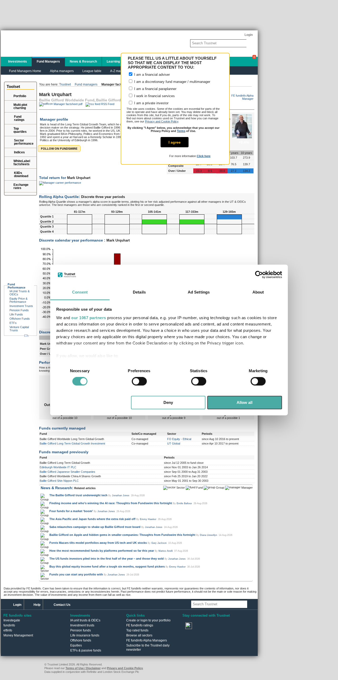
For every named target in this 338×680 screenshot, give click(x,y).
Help (37, 605)
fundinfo (9, 625)
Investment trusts (82, 625)
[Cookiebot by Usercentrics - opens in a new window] (259, 275)
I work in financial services (154, 96)
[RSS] (219, 626)
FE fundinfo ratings (139, 625)
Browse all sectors (139, 635)
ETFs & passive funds (85, 650)
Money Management (18, 635)
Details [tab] (139, 292)
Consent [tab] (80, 292)
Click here (203, 156)
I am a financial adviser (151, 75)
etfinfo (7, 630)
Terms (181, 131)
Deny (168, 402)
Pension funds (80, 630)
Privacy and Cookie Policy (161, 121)
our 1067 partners (88, 317)
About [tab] (258, 292)
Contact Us (62, 605)
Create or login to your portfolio (148, 620)
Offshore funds (80, 640)
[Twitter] (188, 626)
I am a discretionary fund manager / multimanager (171, 82)
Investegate (11, 620)
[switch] (139, 381)
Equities (76, 645)
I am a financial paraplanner (154, 89)
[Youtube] (204, 626)
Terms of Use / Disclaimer (83, 668)
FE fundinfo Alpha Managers (146, 640)
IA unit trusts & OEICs (85, 620)
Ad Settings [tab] (199, 292)
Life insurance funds (84, 635)
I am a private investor (150, 103)
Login (17, 605)
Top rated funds (137, 630)
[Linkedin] (234, 626)
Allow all (244, 402)
